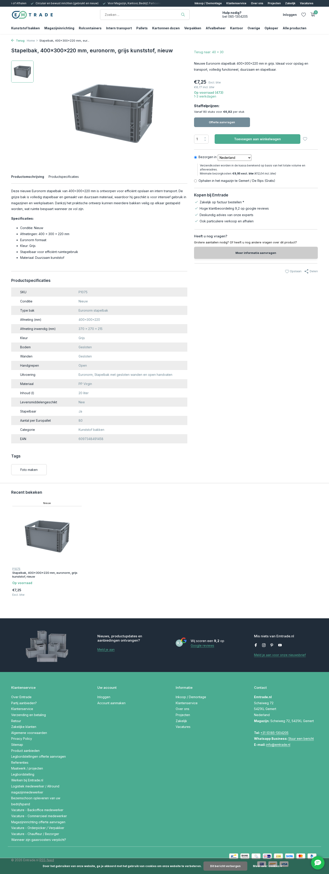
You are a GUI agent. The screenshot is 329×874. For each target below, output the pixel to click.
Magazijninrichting (59, 28)
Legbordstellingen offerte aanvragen (38, 756)
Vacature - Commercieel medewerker (39, 816)
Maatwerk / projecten (27, 768)
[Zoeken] (183, 14)
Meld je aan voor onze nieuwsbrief (280, 655)
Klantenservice (236, 3)
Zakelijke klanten (23, 727)
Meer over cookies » (267, 866)
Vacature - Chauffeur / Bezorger (35, 834)
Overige (254, 28)
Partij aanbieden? (24, 703)
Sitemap (17, 744)
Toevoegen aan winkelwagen (257, 139)
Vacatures (306, 3)
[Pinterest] (272, 645)
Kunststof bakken (25, 28)
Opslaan (295, 271)
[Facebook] (256, 645)
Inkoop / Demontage (208, 3)
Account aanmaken (111, 703)
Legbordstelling (22, 774)
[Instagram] (264, 645)
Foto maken (29, 470)
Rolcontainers (90, 28)
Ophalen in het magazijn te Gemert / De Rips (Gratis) (237, 180)
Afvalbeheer (216, 28)
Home (31, 40)
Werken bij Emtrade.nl (27, 780)
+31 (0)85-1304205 (274, 733)
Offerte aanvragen (222, 122)
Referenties (19, 762)
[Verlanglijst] (303, 14)
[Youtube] (280, 645)
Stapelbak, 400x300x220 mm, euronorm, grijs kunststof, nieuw (44, 574)
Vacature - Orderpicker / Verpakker (37, 828)
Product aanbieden (25, 751)
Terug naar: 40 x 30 (209, 52)
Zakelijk (290, 3)
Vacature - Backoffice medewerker (37, 810)
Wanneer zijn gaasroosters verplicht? (38, 840)
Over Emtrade (21, 697)
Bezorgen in (208, 157)
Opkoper (271, 28)
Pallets (142, 28)
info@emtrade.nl (278, 744)
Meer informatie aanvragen (255, 253)
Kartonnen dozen (166, 28)
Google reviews (202, 645)
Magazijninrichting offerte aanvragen (38, 822)
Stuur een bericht (301, 738)
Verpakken (192, 28)
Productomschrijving (27, 177)
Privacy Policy (21, 738)
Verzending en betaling (28, 715)
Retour (16, 721)
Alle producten (294, 28)
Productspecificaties (64, 177)
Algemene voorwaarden (29, 733)
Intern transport (119, 28)
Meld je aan (106, 649)
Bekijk (71, 590)
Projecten (274, 3)
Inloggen (103, 697)
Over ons (257, 3)
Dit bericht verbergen (225, 866)
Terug (20, 40)
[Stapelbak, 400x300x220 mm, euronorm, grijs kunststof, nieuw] (47, 535)
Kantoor (236, 28)
